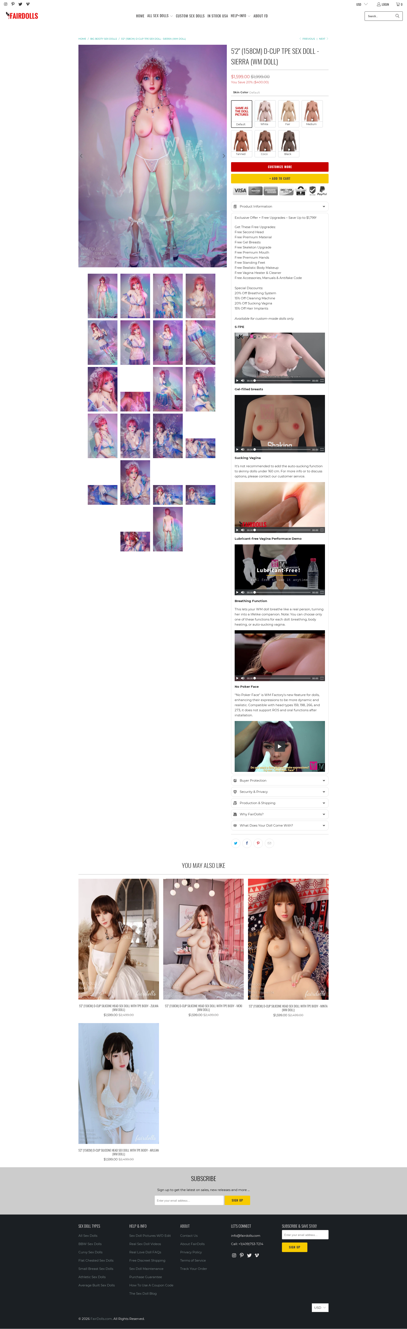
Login (385, 4)
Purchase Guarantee (145, 1277)
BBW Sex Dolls (90, 1244)
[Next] (223, 156)
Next (322, 38)
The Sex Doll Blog (143, 1293)
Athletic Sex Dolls (92, 1277)
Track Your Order (193, 1269)
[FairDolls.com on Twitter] (20, 4)
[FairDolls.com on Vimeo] (27, 4)
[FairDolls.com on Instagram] (5, 4)
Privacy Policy (191, 1252)
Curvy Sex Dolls (90, 1252)
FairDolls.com (101, 1319)
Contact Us (189, 1236)
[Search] (397, 16)
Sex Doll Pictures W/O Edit (150, 1236)
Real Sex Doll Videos (145, 1244)
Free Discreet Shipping (147, 1260)
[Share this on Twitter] (235, 843)
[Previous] (81, 156)
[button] (160, 16)
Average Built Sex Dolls (96, 1285)
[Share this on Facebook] (247, 843)
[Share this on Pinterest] (258, 843)
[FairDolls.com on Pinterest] (13, 4)
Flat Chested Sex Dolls (95, 1260)
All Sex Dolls (87, 1236)
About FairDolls (192, 1244)
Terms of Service (193, 1260)
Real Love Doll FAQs (145, 1252)
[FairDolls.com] (21, 16)
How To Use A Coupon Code (151, 1285)
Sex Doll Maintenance (146, 1269)
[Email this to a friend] (269, 843)
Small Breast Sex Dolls (95, 1269)
